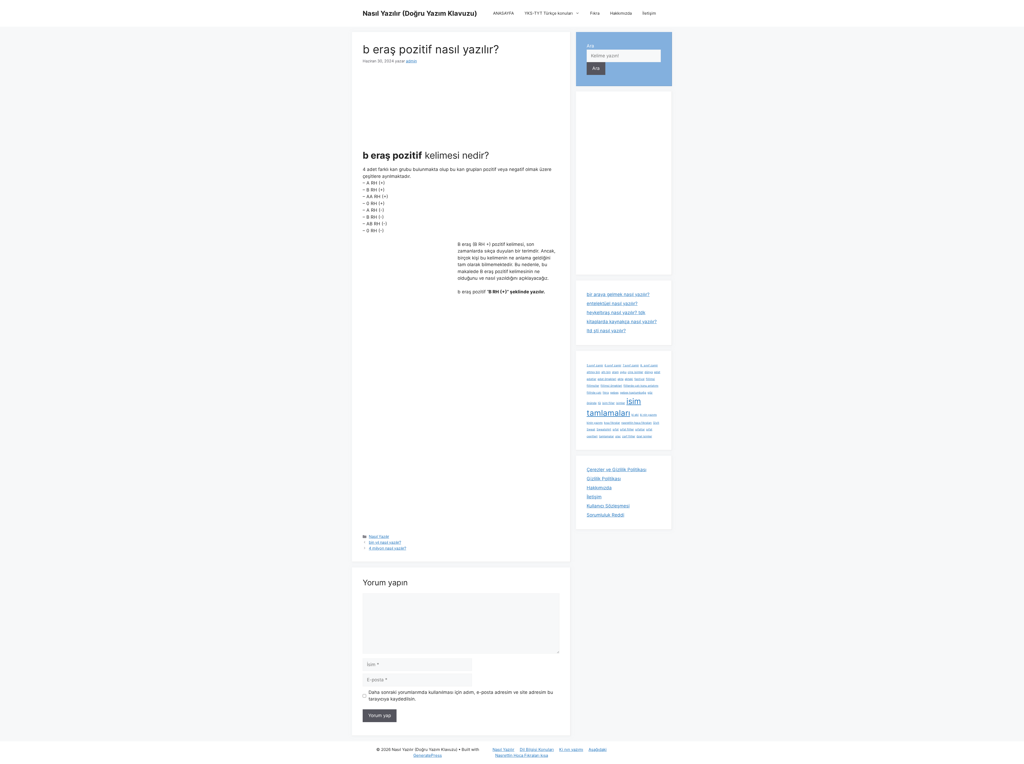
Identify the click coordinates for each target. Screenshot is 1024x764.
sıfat (616, 429)
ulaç (618, 436)
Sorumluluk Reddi (605, 515)
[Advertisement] (461, 110)
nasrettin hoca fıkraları (636, 423)
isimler (620, 403)
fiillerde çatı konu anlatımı (640, 385)
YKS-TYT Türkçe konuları (549, 13)
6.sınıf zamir (613, 365)
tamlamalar (606, 436)
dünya (649, 372)
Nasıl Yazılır (379, 536)
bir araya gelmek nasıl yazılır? (618, 294)
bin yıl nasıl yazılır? (385, 542)
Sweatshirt (604, 429)
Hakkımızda (621, 13)
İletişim (649, 13)
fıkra (606, 392)
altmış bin (593, 372)
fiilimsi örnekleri (611, 385)
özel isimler (644, 436)
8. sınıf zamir (649, 365)
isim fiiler (608, 403)
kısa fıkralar (612, 423)
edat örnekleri (607, 379)
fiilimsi (650, 379)
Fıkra (594, 13)
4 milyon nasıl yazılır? (387, 548)
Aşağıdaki (598, 749)
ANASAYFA (503, 13)
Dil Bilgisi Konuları (537, 749)
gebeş (614, 392)
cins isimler (635, 372)
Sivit (656, 423)
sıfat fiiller (627, 429)
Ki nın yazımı (571, 749)
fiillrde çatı (594, 392)
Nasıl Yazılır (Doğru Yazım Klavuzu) (420, 13)
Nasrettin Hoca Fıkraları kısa (521, 755)
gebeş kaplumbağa (633, 392)
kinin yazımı (595, 423)
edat (657, 372)
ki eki (635, 415)
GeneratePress (427, 755)
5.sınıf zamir (595, 365)
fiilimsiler (593, 385)
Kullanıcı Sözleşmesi (608, 506)
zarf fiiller (628, 436)
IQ (599, 403)
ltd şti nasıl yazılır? (606, 330)
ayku (623, 372)
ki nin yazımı (648, 415)
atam (615, 372)
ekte (620, 379)
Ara (590, 46)
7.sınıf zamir (631, 365)
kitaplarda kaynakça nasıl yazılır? (622, 321)
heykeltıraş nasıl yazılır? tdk (616, 312)
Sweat (591, 429)
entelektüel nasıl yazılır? (612, 303)
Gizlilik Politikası (604, 478)
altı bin (606, 372)
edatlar (591, 379)
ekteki (629, 379)
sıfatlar (640, 429)
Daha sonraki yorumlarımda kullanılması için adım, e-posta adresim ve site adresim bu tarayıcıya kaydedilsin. (461, 696)
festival (639, 379)
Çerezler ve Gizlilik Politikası (616, 469)
